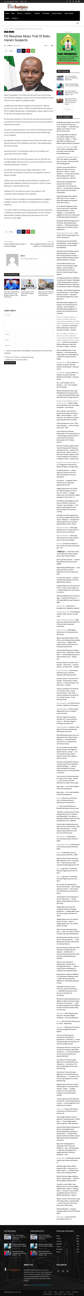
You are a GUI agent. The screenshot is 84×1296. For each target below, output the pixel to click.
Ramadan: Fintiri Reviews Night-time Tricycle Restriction (67, 297)
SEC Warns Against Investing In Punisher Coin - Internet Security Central (67, 719)
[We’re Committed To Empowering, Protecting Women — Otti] (60, 92)
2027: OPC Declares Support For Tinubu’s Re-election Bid (71, 78)
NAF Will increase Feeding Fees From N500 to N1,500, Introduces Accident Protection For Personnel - (68, 1001)
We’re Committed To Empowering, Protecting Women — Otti (71, 92)
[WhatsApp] (33, 51)
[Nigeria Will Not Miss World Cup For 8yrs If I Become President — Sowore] (60, 100)
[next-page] (8, 302)
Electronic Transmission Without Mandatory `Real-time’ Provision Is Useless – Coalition (67, 328)
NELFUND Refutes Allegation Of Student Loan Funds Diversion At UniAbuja (67, 311)
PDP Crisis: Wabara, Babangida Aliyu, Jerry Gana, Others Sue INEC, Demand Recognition (68, 161)
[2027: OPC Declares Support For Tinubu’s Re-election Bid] (60, 78)
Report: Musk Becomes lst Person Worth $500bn (68, 562)
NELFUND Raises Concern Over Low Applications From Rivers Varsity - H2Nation (68, 737)
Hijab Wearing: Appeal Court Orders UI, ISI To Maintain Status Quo (68, 129)
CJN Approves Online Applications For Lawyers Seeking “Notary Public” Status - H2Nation (68, 517)
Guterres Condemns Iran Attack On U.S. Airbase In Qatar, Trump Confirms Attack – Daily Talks (68, 691)
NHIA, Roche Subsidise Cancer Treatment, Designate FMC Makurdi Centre (67, 673)
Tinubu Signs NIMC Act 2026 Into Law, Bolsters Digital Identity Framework (68, 141)
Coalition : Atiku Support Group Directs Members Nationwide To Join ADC (68, 729)
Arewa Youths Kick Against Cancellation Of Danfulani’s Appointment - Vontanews (65, 1037)
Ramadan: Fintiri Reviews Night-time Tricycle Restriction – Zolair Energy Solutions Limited (68, 292)
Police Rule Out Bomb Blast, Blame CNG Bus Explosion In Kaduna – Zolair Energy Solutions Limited (68, 253)
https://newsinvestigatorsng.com (29, 258)
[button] (77, 23)
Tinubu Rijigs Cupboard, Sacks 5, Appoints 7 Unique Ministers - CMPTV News (68, 1119)
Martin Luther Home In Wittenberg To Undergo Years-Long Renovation (67, 968)
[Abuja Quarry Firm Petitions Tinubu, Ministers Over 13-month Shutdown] (46, 284)
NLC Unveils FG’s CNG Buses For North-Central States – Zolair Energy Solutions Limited (68, 887)
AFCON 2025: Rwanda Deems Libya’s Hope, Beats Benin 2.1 (68, 1160)
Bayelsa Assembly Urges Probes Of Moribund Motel (68, 1211)
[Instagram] (70, 1)
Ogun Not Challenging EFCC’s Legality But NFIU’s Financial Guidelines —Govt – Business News (67, 1146)
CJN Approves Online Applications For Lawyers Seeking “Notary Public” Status (68, 522)
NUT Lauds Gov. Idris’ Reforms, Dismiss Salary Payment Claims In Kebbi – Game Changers (67, 413)
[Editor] (5, 46)
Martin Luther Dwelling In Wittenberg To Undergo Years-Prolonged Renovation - (66, 964)
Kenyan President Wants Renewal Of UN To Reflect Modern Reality (68, 580)
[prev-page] (5, 302)
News (6, 289)
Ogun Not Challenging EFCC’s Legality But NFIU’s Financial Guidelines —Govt (67, 1152)
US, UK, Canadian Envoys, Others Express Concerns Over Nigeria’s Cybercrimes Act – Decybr (67, 749)
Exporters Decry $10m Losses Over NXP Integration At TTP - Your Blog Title (67, 860)
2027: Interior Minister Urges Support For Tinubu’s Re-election (68, 235)
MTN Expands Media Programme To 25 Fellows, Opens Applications (67, 227)
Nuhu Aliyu (60, 786)
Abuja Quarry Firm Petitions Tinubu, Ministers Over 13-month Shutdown (46, 293)
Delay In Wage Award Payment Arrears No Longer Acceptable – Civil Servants (68, 405)
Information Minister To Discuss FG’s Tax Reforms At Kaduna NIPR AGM (68, 1054)
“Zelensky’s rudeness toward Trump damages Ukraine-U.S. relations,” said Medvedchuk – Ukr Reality (68, 814)
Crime (10, 29)
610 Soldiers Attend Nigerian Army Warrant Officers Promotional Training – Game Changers (67, 503)
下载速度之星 (61, 551)
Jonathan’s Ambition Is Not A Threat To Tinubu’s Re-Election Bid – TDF (68, 546)
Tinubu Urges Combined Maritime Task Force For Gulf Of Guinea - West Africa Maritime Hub (68, 826)
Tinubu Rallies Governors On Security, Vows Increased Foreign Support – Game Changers (67, 266)
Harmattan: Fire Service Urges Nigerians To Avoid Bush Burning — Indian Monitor (68, 1074)
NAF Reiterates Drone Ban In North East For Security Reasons (68, 942)
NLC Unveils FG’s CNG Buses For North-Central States (67, 891)
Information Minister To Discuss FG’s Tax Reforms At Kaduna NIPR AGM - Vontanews (68, 1050)
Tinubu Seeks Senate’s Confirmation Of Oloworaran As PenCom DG (67, 1111)
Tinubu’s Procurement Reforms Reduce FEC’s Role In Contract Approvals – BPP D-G (68, 176)
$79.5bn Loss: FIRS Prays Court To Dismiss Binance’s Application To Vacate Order (67, 800)
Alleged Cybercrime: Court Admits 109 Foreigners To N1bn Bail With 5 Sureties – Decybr (67, 1086)
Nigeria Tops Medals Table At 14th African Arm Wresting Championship (67, 644)
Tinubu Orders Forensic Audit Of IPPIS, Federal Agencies (27, 293)
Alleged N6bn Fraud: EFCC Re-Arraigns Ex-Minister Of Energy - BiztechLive (67, 909)
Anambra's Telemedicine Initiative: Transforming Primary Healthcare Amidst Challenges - (68, 764)
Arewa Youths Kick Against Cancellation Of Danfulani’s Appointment (68, 1042)
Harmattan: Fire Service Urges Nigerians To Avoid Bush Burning (67, 1066)
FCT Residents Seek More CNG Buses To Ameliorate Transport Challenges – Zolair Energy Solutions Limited (68, 280)
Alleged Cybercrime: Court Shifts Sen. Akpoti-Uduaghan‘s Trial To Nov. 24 (68, 495)
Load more (67, 109)
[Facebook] (67, 1)
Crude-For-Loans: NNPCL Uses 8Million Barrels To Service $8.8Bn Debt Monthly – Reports (67, 1193)
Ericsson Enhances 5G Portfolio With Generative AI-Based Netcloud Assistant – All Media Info (68, 950)
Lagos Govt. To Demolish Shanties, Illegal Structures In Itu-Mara (67, 871)
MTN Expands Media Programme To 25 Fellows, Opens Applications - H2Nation (68, 223)
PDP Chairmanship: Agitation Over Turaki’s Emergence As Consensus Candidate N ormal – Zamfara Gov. (68, 456)
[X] (73, 1)
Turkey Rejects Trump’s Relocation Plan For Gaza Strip (68, 901)
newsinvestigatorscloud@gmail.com (41, 1285)
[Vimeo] (76, 1)
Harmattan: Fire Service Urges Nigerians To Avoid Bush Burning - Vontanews (67, 1062)
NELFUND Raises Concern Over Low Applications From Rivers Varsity (66, 741)
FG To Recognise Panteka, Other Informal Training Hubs (68, 614)
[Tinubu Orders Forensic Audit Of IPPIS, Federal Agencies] (29, 284)
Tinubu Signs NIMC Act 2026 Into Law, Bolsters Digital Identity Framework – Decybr (67, 137)
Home (6, 29)
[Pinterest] (28, 51)
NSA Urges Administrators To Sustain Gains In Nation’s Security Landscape (68, 530)
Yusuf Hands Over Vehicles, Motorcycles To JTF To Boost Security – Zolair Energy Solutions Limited (68, 433)
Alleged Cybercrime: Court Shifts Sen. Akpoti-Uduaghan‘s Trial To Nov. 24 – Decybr (67, 491)
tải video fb (60, 480)
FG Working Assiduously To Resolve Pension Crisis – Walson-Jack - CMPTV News (68, 652)
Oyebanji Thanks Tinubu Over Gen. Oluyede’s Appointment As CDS (67, 483)
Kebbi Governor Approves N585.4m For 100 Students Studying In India (68, 981)
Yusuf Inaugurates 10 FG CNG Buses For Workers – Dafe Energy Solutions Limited (68, 1101)
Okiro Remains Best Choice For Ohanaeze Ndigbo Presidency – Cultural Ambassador (67, 1015)
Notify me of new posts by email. (16, 359)
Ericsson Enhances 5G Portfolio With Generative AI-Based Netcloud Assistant (68, 956)
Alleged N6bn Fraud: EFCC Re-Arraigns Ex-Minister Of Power (68, 913)
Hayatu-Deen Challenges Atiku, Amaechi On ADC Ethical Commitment (68, 190)
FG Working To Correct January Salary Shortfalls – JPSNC (68, 839)
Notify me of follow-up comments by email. (20, 357)
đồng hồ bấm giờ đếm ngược (65, 567)
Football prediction (63, 470)
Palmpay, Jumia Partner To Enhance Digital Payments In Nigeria (68, 1029)
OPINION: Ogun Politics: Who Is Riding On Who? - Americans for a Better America (67, 1168)
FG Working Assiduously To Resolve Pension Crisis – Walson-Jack (68, 657)
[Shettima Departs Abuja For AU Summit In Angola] (60, 85)
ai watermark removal (64, 578)
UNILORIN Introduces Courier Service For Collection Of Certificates (67, 993)
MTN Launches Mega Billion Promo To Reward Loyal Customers (67, 711)
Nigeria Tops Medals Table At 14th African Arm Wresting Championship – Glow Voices (68, 640)
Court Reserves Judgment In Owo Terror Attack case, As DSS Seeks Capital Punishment (68, 215)
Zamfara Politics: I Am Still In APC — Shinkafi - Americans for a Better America (68, 681)
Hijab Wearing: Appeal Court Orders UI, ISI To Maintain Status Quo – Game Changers (68, 124)
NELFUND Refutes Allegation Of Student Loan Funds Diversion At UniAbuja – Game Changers (67, 305)
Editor (10, 45)
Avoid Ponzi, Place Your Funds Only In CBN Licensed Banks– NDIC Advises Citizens (68, 554)
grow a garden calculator (65, 559)
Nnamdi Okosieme (62, 1209)
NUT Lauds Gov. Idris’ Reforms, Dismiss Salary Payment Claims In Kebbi (67, 417)
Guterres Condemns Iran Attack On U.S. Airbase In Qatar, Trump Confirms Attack (68, 697)
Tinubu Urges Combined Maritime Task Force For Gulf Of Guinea (67, 831)
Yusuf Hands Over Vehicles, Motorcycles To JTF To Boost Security (65, 440)
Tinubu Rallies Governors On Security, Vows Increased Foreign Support (67, 272)
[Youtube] (79, 1)
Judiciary (11, 31)
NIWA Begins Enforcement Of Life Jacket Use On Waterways (67, 632)
